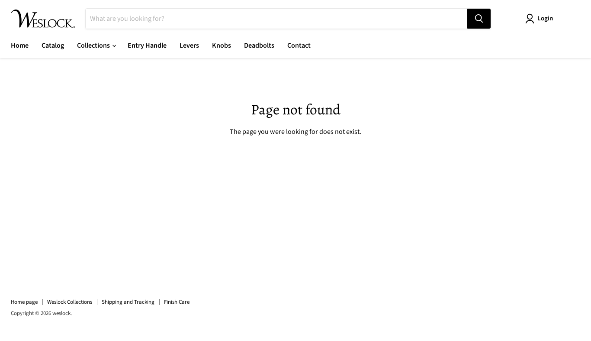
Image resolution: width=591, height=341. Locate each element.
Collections (94, 45)
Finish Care (177, 302)
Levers (189, 45)
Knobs (221, 45)
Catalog (53, 45)
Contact (299, 45)
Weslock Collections (69, 302)
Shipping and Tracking (128, 302)
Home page (24, 302)
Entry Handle (147, 45)
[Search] (479, 19)
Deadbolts (259, 45)
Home (20, 45)
